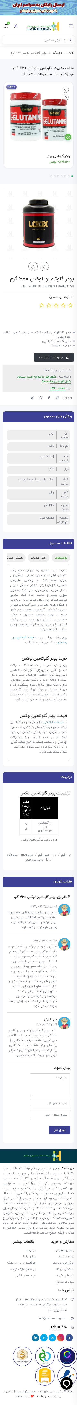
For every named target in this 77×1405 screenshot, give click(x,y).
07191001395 (59, 1327)
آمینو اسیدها (25, 377)
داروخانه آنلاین (64, 1168)
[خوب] (63, 305)
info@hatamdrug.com (53, 1318)
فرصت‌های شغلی (26, 1275)
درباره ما (31, 1249)
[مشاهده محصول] (68, 137)
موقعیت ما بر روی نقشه (21, 1262)
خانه (71, 52)
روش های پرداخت (63, 1262)
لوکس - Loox (57, 388)
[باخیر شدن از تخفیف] (66, 97)
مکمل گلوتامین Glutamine (56, 382)
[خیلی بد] (41, 305)
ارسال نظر (59, 1130)
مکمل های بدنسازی (45, 377)
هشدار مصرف (14, 557)
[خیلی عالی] (70, 305)
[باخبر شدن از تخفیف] (33, 266)
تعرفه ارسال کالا (64, 1269)
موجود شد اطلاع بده (51, 357)
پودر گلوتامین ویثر (58, 156)
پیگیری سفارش (65, 1249)
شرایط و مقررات (64, 1275)
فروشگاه (58, 52)
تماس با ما (29, 1256)
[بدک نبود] (56, 305)
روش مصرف (38, 557)
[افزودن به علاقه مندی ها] (66, 90)
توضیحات (61, 557)
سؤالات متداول (64, 1281)
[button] (72, 176)
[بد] (48, 305)
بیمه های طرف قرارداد (23, 1269)
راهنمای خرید (66, 1256)
